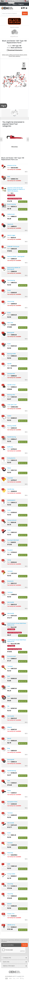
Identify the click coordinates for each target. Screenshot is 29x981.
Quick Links (6, 962)
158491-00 (14, 866)
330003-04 (14, 258)
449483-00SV (14, 407)
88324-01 (13, 237)
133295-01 (14, 792)
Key (8, 706)
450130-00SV (14, 167)
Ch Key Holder (11, 874)
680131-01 (14, 583)
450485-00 (14, 418)
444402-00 (14, 906)
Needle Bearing (11, 437)
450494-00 (14, 365)
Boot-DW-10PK (15, 643)
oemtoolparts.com (10, 976)
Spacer (9, 738)
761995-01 (14, 916)
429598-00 (14, 303)
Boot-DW (13, 627)
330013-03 (14, 532)
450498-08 (14, 491)
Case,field (10, 478)
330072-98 (14, 248)
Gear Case (10, 322)
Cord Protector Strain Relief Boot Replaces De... (16, 624)
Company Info (7, 958)
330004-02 (14, 356)
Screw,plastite (11, 458)
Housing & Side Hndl (13, 540)
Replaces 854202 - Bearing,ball (15, 256)
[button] (1, 139)
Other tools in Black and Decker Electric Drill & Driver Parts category (14, 55)
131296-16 (14, 886)
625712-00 (14, 615)
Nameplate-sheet (12, 801)
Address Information (9, 966)
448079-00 (14, 282)
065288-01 (14, 876)
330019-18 (14, 460)
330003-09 (14, 271)
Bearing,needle (11, 353)
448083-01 (14, 216)
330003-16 (14, 761)
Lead (8, 864)
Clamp (9, 560)
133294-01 (14, 782)
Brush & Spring (11, 204)
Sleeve (9, 468)
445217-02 (14, 470)
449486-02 (14, 387)
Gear (8, 676)
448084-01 (14, 226)
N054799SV (14, 855)
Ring (8, 748)
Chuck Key (10, 884)
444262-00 (14, 815)
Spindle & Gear (11, 384)
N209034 (13, 324)
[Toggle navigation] (26, 8)
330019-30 (14, 315)
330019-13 (14, 502)
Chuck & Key (10, 301)
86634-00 (13, 522)
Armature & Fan (11, 165)
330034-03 (14, 896)
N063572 (13, 542)
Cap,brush (10, 224)
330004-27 (14, 439)
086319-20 (14, 604)
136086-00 (14, 594)
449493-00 (14, 428)
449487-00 (14, 688)
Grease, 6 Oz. (11, 913)
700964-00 (14, 334)
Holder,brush (11, 214)
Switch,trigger (11, 235)
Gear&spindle (11, 373)
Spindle (9, 363)
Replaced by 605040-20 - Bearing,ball (14, 268)
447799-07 (14, 480)
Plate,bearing (11, 280)
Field (8, 176)
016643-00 (14, 292)
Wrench (9, 903)
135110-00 (14, 573)
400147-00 (14, 698)
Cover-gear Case (12, 404)
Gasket (9, 416)
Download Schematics (15, 50)
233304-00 (14, 804)
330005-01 (14, 658)
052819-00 (14, 346)
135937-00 (14, 397)
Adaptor (9, 727)
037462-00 (14, 773)
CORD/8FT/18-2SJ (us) (13, 246)
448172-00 (14, 668)
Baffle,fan (10, 447)
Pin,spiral (9, 550)
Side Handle (10, 602)
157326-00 (14, 552)
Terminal (9, 571)
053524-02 (14, 562)
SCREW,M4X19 (11, 500)
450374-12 (14, 206)
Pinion (9, 790)
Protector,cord (11, 656)
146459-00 (14, 845)
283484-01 (14, 927)
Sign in (14, 4)
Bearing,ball (10, 332)
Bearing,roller (11, 394)
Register (21, 4)
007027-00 (14, 708)
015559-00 (14, 512)
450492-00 (14, 678)
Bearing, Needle (11, 425)
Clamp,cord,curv (11, 520)
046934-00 (14, 750)
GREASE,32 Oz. (11, 925)
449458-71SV (14, 179)
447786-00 (14, 449)
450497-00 (14, 729)
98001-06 (13, 835)
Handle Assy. (10, 489)
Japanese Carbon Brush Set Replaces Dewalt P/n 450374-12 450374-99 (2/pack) (16, 189)
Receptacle (10, 581)
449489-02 (14, 375)
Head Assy (10, 852)
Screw (9, 290)
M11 (12, 193)
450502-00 (14, 740)
